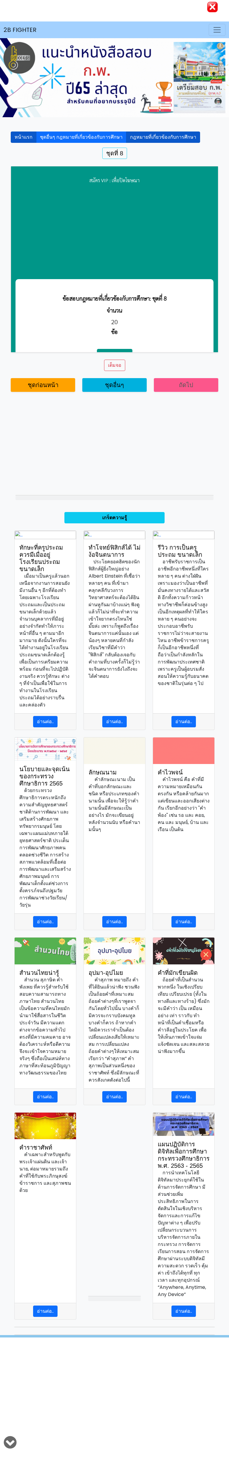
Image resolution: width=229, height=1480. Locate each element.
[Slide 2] (103, 109)
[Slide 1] (93, 109)
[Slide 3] (114, 109)
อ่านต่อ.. (45, 721)
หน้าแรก (24, 137)
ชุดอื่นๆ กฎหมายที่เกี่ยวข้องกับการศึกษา (81, 137)
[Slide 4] (135, 109)
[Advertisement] (114, 1394)
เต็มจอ (114, 365)
